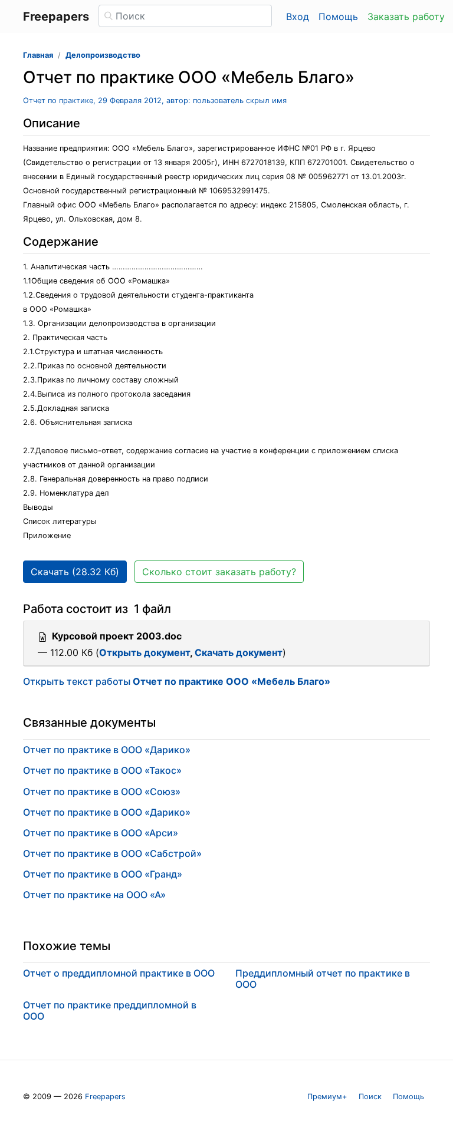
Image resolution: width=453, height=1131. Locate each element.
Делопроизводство (102, 55)
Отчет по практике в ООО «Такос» (102, 770)
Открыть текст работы (176, 681)
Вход (297, 16)
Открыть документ (144, 652)
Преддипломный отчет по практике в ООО (322, 978)
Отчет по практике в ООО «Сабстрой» (112, 853)
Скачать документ (239, 652)
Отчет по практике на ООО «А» (94, 895)
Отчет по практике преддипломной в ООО (109, 1010)
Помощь (338, 16)
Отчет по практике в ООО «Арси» (100, 833)
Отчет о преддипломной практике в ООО (119, 973)
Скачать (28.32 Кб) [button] (75, 572)
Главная (38, 55)
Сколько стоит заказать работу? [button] (219, 572)
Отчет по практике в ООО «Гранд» (102, 874)
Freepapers (105, 1096)
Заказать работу (406, 16)
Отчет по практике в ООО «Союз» (101, 791)
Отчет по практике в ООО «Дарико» (107, 750)
